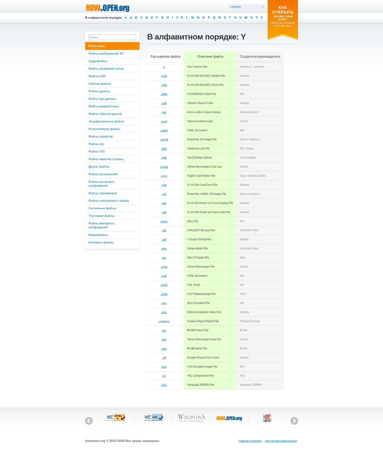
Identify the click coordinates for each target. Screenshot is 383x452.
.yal (163, 112)
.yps (164, 339)
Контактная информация (281, 440)
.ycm (163, 176)
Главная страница (250, 440)
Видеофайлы (98, 235)
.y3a (164, 76)
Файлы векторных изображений (101, 225)
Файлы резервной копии (106, 68)
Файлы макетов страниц (106, 159)
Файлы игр (96, 144)
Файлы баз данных (102, 98)
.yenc (164, 221)
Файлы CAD (97, 76)
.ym (163, 257)
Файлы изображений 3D (105, 53)
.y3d (164, 85)
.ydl (163, 194)
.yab (164, 103)
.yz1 (164, 385)
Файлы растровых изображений (101, 183)
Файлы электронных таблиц (108, 200)
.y (164, 66)
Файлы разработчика (103, 106)
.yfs (163, 230)
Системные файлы (102, 208)
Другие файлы (98, 166)
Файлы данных (99, 91)
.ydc (164, 185)
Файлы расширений (102, 174)
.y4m (163, 94)
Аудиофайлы (97, 61)
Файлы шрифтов (100, 136)
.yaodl (164, 139)
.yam (163, 121)
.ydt (163, 212)
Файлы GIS (96, 151)
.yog (164, 312)
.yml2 (164, 285)
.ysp (164, 348)
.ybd (164, 148)
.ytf (164, 357)
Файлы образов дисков (105, 113)
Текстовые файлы (101, 215)
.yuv (164, 366)
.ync (164, 303)
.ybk (164, 157)
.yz (164, 376)
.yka (164, 248)
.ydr (163, 203)
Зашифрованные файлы (106, 121)
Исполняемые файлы (104, 129)
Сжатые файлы (99, 83)
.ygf (163, 239)
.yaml (164, 130)
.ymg (163, 266)
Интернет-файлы (100, 242)
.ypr (163, 330)
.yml (164, 276)
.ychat (164, 166)
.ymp (163, 294)
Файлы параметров (102, 193)
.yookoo (163, 321)
